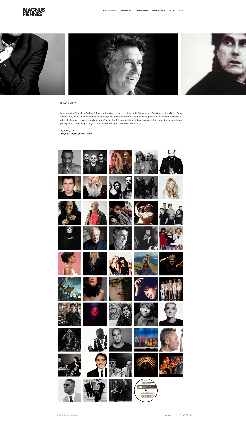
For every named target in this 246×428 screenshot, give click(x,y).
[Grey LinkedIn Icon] (191, 415)
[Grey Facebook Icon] (176, 415)
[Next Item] (241, 64)
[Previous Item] (5, 64)
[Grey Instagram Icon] (180, 415)
